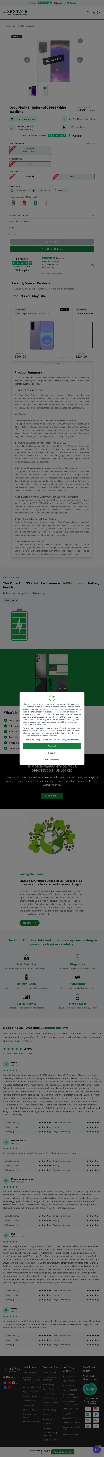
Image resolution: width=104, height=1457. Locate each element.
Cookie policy (38, 740)
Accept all (52, 746)
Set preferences (52, 759)
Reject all (52, 753)
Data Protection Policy (58, 740)
